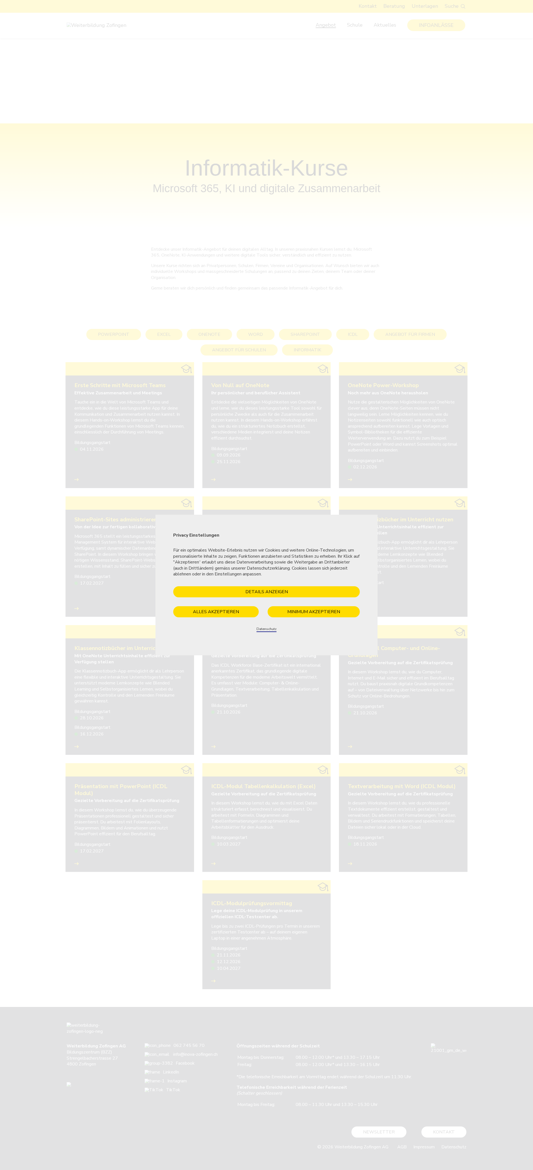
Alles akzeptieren (216, 612)
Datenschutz (266, 628)
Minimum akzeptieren (313, 612)
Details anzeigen (266, 592)
